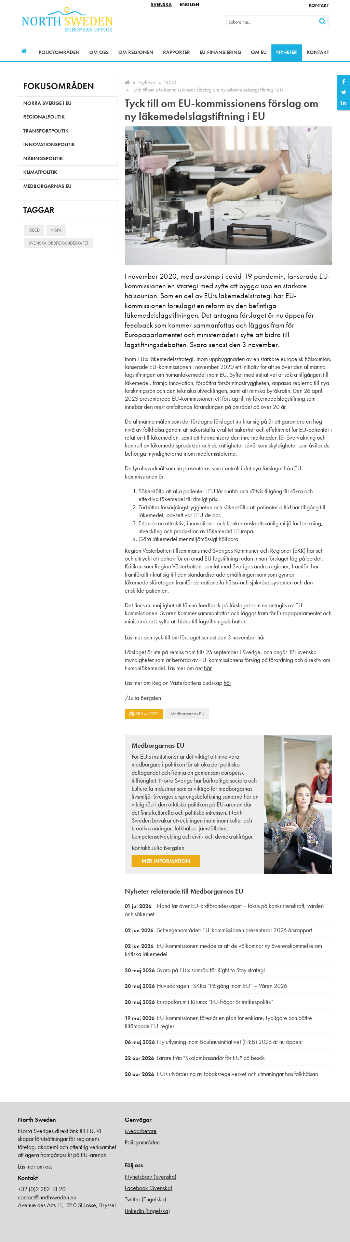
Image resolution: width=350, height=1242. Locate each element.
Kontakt (319, 5)
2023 (170, 82)
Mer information (166, 861)
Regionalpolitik (44, 116)
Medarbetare (141, 1131)
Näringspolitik (43, 158)
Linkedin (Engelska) (147, 1211)
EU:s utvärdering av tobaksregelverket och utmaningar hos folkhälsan (221, 1074)
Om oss (99, 52)
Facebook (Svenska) (148, 1188)
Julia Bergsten (168, 848)
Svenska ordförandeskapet (59, 243)
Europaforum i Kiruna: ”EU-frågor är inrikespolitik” (199, 1002)
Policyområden (59, 52)
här (261, 637)
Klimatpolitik (40, 172)
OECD (34, 230)
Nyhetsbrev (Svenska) (150, 1177)
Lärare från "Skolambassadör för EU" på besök (195, 1058)
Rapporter (176, 52)
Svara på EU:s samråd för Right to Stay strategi (195, 970)
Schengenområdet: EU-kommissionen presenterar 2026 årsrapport (218, 930)
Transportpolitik (46, 130)
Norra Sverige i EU (47, 103)
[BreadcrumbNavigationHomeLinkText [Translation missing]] (127, 82)
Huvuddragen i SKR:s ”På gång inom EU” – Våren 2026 (206, 986)
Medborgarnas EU (187, 713)
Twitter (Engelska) (145, 1199)
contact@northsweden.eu (47, 1197)
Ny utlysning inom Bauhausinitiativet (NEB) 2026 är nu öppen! (214, 1042)
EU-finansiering (220, 52)
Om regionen (135, 52)
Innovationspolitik (49, 144)
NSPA (56, 230)
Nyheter (286, 52)
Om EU (259, 52)
